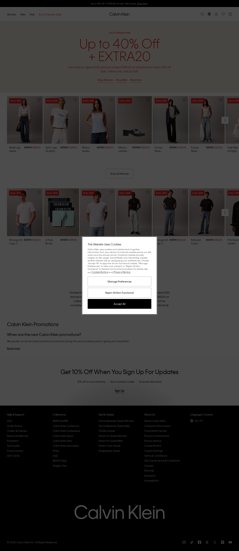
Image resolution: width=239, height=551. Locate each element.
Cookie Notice (100, 272)
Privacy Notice (122, 272)
